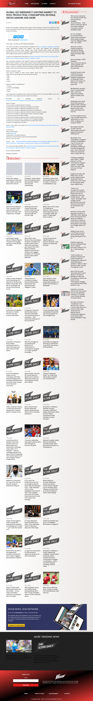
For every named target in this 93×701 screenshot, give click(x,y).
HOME (26, 3)
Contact (67, 693)
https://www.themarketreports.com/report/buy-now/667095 (24, 100)
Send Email (13, 133)
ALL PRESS (44, 3)
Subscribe (26, 685)
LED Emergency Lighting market (47, 47)
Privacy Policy (39, 693)
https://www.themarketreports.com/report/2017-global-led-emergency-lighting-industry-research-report (32, 57)
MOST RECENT (35, 3)
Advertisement (53, 693)
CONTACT (53, 3)
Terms (26, 693)
